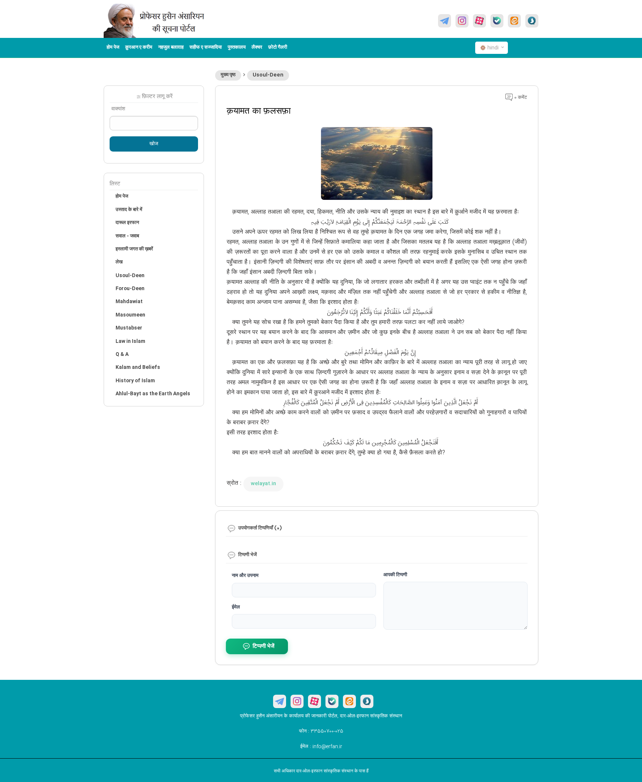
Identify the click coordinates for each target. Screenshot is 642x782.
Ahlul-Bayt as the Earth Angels (153, 394)
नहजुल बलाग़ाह (171, 47)
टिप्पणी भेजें (264, 646)
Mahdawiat (129, 302)
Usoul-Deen (268, 75)
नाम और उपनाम (245, 576)
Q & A (122, 354)
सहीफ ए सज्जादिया (205, 47)
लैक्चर (257, 47)
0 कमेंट (520, 98)
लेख (119, 262)
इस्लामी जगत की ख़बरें (134, 249)
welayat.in (263, 484)
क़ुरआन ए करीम (138, 47)
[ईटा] (514, 20)
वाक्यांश (118, 109)
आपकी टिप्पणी (395, 575)
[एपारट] (479, 20)
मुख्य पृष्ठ (228, 75)
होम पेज (113, 47)
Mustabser (129, 328)
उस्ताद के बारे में (129, 210)
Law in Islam (130, 341)
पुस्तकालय (237, 47)
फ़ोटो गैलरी (277, 47)
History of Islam (135, 381)
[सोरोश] (531, 20)
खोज (153, 144)
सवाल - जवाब (127, 236)
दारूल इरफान (127, 223)
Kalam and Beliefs (138, 367)
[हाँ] (496, 20)
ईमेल (236, 607)
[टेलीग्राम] (444, 20)
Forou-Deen (130, 289)
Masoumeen (130, 315)
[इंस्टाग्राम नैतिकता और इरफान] (461, 20)
